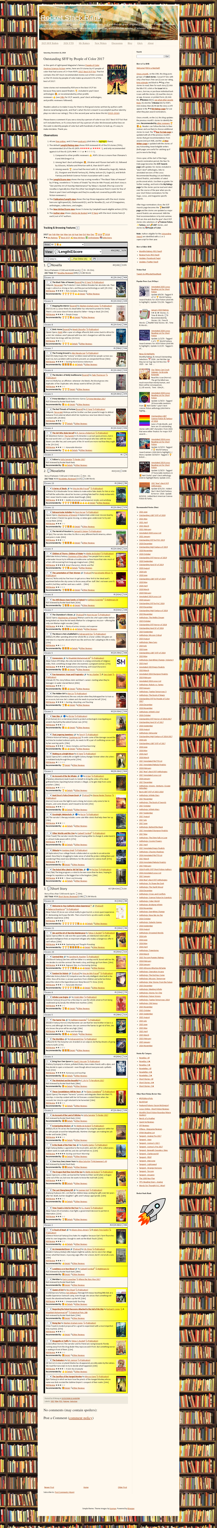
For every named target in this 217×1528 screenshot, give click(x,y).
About (151, 43)
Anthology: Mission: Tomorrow (152, 979)
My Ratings (84, 43)
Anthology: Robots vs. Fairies (151, 685)
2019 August (144, 639)
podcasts (82, 141)
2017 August (144, 817)
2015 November (146, 1007)
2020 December (145, 544)
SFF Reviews (144, 1126)
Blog (130, 43)
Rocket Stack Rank (71, 18)
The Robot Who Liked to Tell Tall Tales (67, 870)
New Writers (101, 43)
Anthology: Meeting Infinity (150, 989)
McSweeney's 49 (100, 1162)
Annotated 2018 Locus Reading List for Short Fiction (160, 442)
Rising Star (56, 1323)
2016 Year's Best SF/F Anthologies (153, 880)
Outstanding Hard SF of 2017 (151, 722)
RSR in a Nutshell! (153, 68)
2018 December (145, 705)
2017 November (146, 799)
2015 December (145, 986)
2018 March (144, 758)
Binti (60, 332)
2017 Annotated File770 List (150, 761)
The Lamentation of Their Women (66, 573)
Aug (76, 234)
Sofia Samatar (66, 460)
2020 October (145, 554)
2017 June (143, 824)
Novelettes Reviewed (67, 479)
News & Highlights (147, 354)
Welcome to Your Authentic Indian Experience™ (72, 906)
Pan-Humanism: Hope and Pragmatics (68, 675)
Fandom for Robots (60, 974)
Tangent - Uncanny (146, 1175)
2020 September (146, 561)
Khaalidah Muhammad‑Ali (79, 658)
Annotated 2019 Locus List (150, 597)
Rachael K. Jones (113, 1309)
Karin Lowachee (69, 1279)
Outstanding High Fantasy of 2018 (153, 611)
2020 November (146, 551)
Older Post (122, 1487)
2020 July (143, 572)
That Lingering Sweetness (63, 735)
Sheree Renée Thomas (102, 795)
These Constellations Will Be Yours (66, 1092)
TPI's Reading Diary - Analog (151, 1182)
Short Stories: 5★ (146, 1086)
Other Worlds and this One (63, 833)
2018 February (145, 768)
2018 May (143, 751)
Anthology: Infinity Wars (149, 809)
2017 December (145, 782)
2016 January (144, 965)
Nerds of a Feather (147, 1118)
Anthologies (93, 238)
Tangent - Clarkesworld (149, 1154)
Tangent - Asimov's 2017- (149, 1143)
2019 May (143, 656)
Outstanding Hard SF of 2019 (151, 565)
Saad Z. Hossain (80, 1062)
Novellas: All (144, 1058)
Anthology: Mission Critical (150, 635)
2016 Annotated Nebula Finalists (152, 862)
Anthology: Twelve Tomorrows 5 (153, 692)
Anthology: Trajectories (149, 950)
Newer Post (49, 1487)
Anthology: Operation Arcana (151, 972)
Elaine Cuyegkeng (94, 1092)
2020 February (145, 593)
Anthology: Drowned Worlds (151, 933)
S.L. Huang (85, 1208)
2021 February (145, 529)
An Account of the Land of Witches (66, 1115)
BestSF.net (143, 1102)
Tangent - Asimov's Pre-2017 (151, 1147)
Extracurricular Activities (62, 512)
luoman (113, 1509)
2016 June (143, 940)
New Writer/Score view (64, 209)
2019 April (143, 664)
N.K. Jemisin (72, 1360)
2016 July (143, 936)
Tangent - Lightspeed (148, 1164)
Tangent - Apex (145, 1140)
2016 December (145, 891)
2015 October (145, 1010)
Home (86, 1487)
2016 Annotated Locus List (150, 873)
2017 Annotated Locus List (150, 775)
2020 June (143, 575)
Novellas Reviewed (65, 273)
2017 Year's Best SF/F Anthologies (160, 484)
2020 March (144, 589)
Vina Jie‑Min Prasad (81, 489)
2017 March (144, 859)
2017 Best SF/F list (87, 72)
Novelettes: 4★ (145, 1072)
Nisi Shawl (71, 1290)
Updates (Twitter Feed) (148, 262)
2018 (107, 234)
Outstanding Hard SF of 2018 (151, 628)
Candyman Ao (75, 738)
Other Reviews (94, 294)
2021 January (144, 537)
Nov (88, 234)
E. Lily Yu (84, 1081)
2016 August (144, 929)
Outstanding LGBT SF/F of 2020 (152, 515)
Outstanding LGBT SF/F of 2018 (152, 653)
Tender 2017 (80, 460)
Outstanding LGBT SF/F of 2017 (152, 744)
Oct (84, 234)
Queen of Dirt (58, 1290)
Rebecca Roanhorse (56, 909)
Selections (107, 238)
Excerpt (78, 282)
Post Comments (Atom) (64, 1492)
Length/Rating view (69, 145)
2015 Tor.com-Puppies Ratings (151, 958)
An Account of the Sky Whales (64, 776)
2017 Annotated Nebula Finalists (152, 765)
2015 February (145, 1039)
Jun (69, 234)
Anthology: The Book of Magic (152, 695)
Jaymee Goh (84, 1190)
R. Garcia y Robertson (86, 433)
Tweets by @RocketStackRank (149, 274)
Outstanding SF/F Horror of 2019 (153, 558)
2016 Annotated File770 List (150, 855)
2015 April (143, 1032)
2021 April (143, 522)
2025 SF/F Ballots (49, 43)
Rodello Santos (88, 1145)
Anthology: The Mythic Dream (151, 618)
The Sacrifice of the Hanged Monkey (67, 1377)
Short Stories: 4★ (146, 1083)
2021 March (144, 526)
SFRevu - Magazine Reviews (150, 1129)
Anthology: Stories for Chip (150, 993)
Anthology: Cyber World (149, 901)
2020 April (143, 586)
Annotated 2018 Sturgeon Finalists (153, 674)
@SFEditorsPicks (146, 1098)
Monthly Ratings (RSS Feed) (150, 251)
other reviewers (163, 123)
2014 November (146, 1046)
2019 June (143, 649)
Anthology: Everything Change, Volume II (156, 660)
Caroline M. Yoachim (77, 957)
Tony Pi (82, 735)
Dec (92, 234)
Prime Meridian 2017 (97, 399)
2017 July (143, 820)
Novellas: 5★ (144, 1065)
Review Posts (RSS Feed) (149, 255)
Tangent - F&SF (145, 1157)
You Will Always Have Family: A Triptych (68, 600)
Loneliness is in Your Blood (63, 1269)
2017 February (145, 866)
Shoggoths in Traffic (60, 1341)
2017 (52, 1401)
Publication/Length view (64, 199)
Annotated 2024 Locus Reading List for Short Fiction (160, 333)
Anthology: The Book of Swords (152, 802)
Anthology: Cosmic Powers (150, 841)
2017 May (143, 834)
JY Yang (95, 213)
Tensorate (58, 285)
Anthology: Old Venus (148, 1003)
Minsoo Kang (90, 1377)
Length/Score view (62, 179)
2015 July (143, 1021)
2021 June (143, 512)
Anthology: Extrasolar (148, 733)
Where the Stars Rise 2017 (89, 1279)
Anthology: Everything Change (152, 912)
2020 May (143, 582)
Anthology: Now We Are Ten (151, 915)
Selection (73, 1401)
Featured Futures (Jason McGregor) (154, 1105)
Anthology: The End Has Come (152, 975)
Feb (54, 234)
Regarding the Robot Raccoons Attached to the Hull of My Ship (78, 1309)
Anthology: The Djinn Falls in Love (153, 838)
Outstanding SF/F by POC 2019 (152, 540)
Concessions (57, 658)
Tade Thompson (98, 375)
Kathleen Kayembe (95, 600)
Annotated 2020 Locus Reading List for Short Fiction (160, 395)
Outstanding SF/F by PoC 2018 (151, 604)
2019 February (145, 678)
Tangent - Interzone (147, 1161)
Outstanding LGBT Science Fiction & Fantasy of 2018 (161, 418)
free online (61, 141)
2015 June (143, 1025)
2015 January (144, 1042)
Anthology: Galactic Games (150, 922)
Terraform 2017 (97, 1081)
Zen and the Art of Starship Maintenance (68, 933)
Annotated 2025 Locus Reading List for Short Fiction (160, 289)
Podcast (87, 573)
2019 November (146, 614)
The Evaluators (58, 1360)
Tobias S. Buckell (95, 933)
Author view (59, 213)
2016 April (143, 947)
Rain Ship (56, 716)
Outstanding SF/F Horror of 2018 (153, 625)
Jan (50, 234)
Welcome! (141, 68)
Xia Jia (82, 815)
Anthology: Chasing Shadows (151, 852)
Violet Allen (79, 997)
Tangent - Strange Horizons (150, 1168)
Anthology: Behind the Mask (151, 827)
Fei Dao (95, 870)
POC (60, 1401)
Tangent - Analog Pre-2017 (150, 1136)
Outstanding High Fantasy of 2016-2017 (155, 737)
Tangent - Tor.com (146, 1171)
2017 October (145, 806)
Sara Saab (108, 675)
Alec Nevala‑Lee (78, 353)
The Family (69, 436)
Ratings (66, 1401)
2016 (100, 234)
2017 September (146, 813)
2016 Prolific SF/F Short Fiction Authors (155, 869)
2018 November (146, 708)
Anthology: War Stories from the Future (155, 982)
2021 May (143, 519)
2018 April (143, 754)
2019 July (143, 646)
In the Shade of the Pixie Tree (64, 1145)
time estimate (142, 83)
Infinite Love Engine (60, 997)
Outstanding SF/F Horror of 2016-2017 (155, 719)
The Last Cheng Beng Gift (62, 1190)
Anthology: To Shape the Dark (151, 884)
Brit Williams (71, 1293)
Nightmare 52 (103, 1269)
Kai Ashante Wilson (102, 573)
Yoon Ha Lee (80, 512)
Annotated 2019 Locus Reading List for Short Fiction (160, 465)
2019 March (144, 670)
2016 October (145, 919)
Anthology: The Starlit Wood (151, 887)
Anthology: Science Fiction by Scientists (155, 898)
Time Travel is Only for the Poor (65, 1208)
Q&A (140, 43)
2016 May (143, 944)
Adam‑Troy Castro (101, 1230)
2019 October (145, 621)
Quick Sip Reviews (146, 1122)
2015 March (144, 1035)
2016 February (145, 961)
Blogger (131, 1509)
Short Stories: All (146, 1079)
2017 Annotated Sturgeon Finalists (153, 831)
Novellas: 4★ (144, 1061)
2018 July (143, 740)
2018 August (144, 729)
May (66, 234)
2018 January (144, 779)
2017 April (143, 845)
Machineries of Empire (67, 515)
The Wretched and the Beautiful (65, 1081)
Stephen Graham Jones (89, 306)
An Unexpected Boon (61, 1249)
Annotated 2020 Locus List (150, 533)
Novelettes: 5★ (145, 1076)
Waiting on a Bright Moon (63, 754)
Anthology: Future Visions (150, 996)
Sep (80, 234)
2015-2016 (113, 113)
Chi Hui (71, 716)
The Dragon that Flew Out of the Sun (67, 1172)
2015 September (146, 1014)
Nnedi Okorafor (79, 330)
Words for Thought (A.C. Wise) (152, 1186)
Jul (73, 234)
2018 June (143, 747)
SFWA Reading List (147, 1133)
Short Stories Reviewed (68, 897)
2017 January (144, 876)
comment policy (80, 1417)
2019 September (146, 632)
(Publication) (99, 282)
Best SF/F (65, 238)
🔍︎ (92, 282)
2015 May (143, 1028)
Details (82, 294)
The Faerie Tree (58, 1020)
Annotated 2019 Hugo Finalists (152, 667)
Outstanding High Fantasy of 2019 (153, 547)
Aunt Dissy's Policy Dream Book (65, 795)
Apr (61, 234)
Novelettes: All (145, 1069)
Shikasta (55, 850)
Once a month (142, 74)
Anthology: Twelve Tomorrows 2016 (154, 1000)
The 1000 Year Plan (147, 1178)
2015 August (144, 1017)
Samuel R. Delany (81, 531)
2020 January (144, 600)
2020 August (144, 568)
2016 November (146, 908)
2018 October (145, 715)
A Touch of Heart (59, 1230)
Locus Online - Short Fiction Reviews (154, 1109)
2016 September (146, 926)
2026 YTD (68, 43)
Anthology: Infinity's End (149, 712)
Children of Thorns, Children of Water (67, 554)
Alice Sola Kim (84, 1162)
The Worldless (58, 1039)
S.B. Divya (88, 1249)
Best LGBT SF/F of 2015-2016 (151, 792)
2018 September (146, 726)
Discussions (117, 43)
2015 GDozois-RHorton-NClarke (152, 968)
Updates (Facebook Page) (150, 258)
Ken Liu (71, 694)
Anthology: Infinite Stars (149, 795)
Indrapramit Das (86, 634)
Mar (58, 234)
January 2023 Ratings (160, 310)
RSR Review (50, 291)
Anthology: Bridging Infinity (150, 905)
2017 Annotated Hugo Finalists (152, 848)
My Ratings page (159, 109)
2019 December (145, 607)
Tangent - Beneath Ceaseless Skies (153, 1150)
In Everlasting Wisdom (61, 1126)
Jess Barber (94, 675)
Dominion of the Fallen (77, 556)
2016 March (144, 954)
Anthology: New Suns (148, 642)
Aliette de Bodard (79, 213)
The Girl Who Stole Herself (63, 433)
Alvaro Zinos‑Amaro (80, 1230)
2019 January (144, 688)
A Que (88, 776)
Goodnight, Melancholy (62, 815)
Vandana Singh (68, 850)
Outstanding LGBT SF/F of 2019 (152, 579)
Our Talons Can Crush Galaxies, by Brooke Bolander (160, 372)
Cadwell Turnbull (84, 833)
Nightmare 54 (112, 600)
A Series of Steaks (59, 489)
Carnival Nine (57, 957)
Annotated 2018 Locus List (150, 681)
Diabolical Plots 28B (79, 1313)
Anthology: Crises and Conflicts (152, 894)
